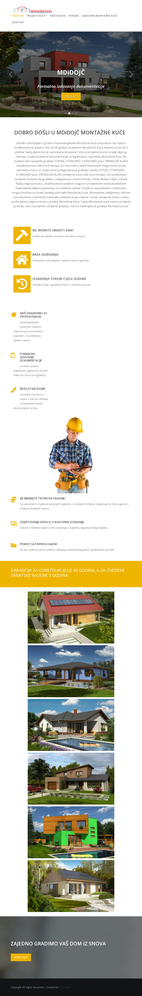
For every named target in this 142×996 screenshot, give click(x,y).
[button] (10, 74)
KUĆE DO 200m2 (71, 670)
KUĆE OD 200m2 (71, 723)
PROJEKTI (71, 96)
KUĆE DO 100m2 (71, 616)
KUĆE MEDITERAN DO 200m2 (71, 777)
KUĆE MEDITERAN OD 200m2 (71, 831)
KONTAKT (71, 884)
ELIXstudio (65, 987)
